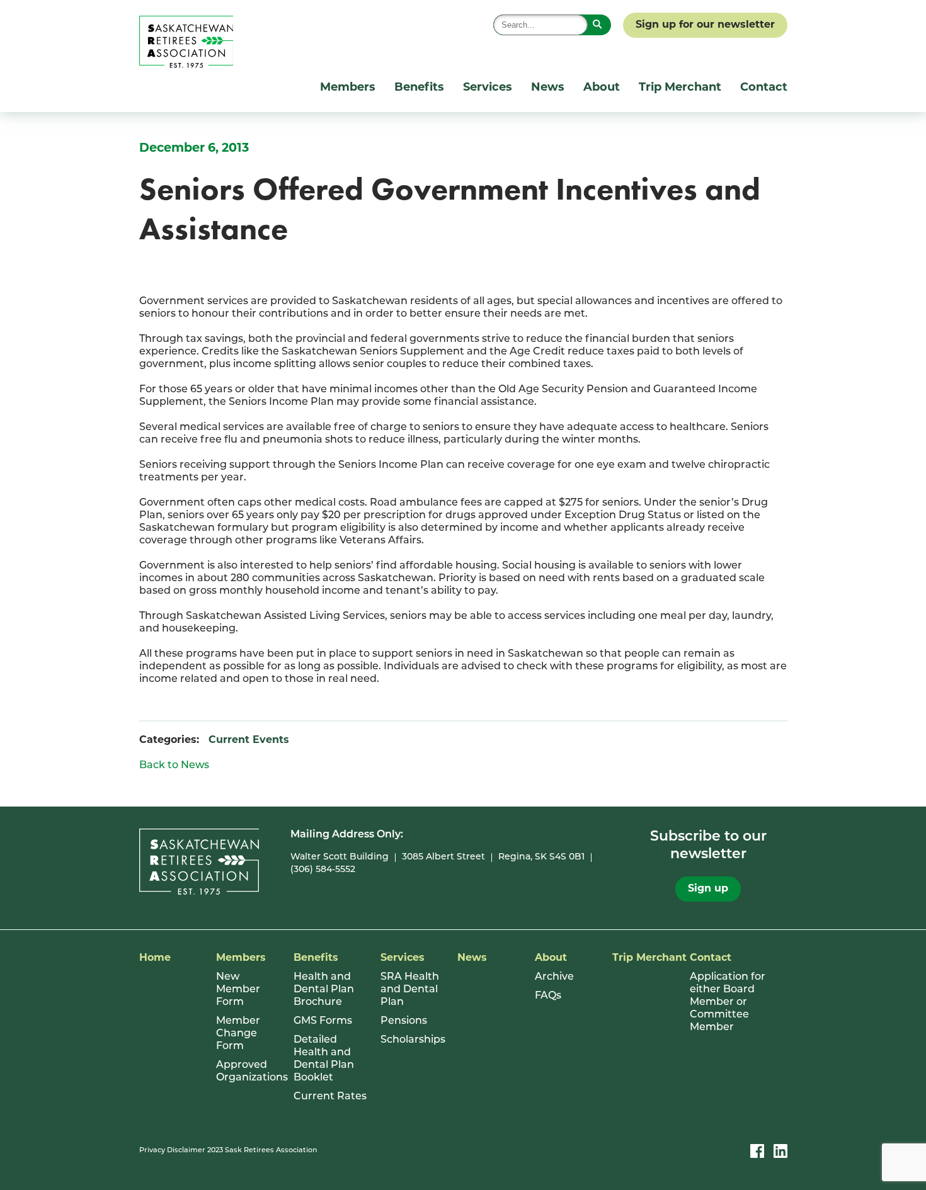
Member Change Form (238, 1033)
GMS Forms (323, 1021)
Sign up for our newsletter (705, 25)
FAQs (548, 996)
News (547, 88)
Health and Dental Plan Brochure (324, 989)
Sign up (708, 889)
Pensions (403, 1021)
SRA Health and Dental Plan (409, 989)
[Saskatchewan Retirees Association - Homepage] (186, 65)
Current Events (249, 740)
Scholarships (412, 1040)
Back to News (174, 766)
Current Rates (330, 1097)
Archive (554, 977)
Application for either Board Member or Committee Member (727, 1002)
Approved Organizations (248, 1071)
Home (155, 958)
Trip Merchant (680, 88)
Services (487, 88)
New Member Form (238, 989)
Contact (763, 88)
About (601, 88)
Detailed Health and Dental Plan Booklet (324, 1059)
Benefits (419, 88)
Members (347, 88)
